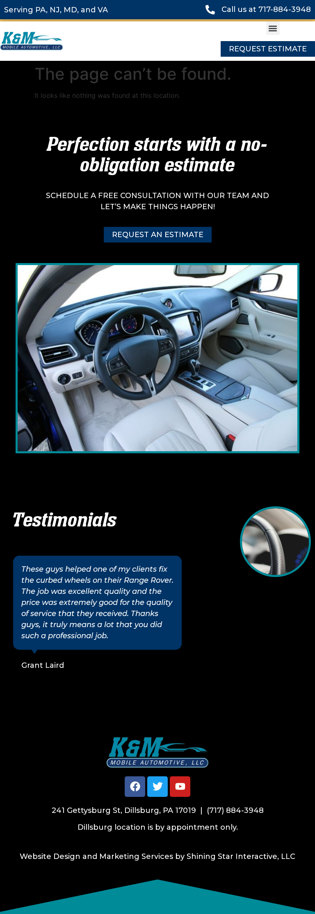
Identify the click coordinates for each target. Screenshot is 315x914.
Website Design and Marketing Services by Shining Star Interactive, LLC (157, 856)
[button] (273, 28)
